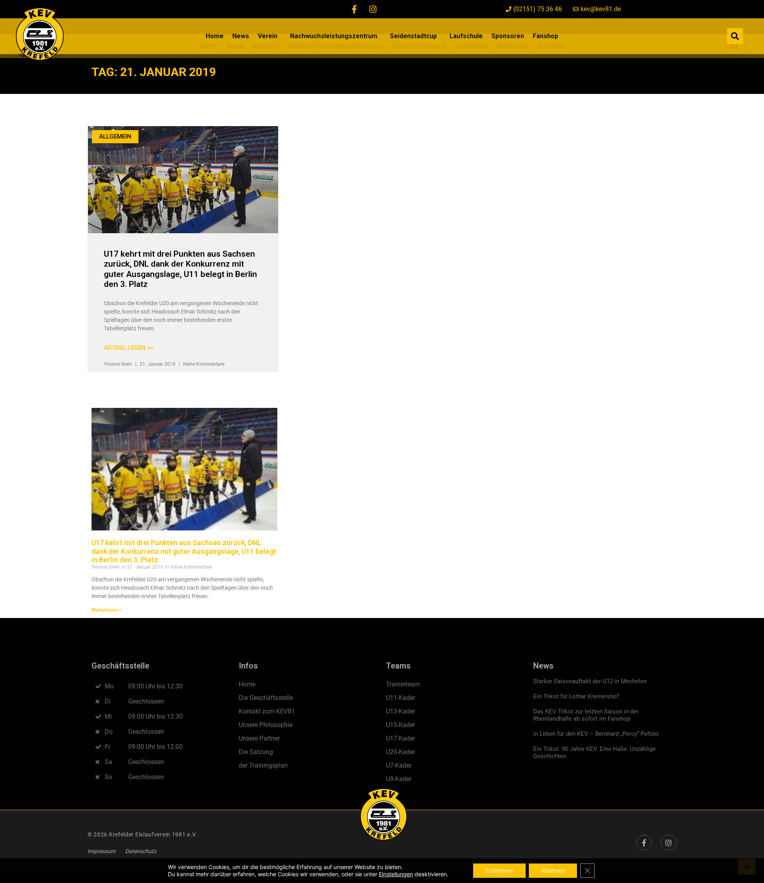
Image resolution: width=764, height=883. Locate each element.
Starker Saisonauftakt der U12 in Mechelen (590, 681)
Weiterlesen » (106, 610)
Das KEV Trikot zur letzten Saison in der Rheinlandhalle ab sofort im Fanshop (586, 715)
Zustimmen (499, 870)
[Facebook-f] (354, 9)
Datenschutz (140, 851)
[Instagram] (373, 9)
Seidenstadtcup (413, 36)
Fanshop (545, 36)
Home (215, 36)
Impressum (101, 851)
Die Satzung (256, 752)
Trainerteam (403, 684)
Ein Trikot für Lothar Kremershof (576, 696)
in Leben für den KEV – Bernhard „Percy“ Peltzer (596, 733)
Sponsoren (507, 36)
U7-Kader (398, 765)
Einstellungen (396, 874)
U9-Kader (398, 779)
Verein (267, 36)
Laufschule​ (466, 36)
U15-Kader (400, 725)
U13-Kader (400, 711)
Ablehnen (553, 870)
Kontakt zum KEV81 (267, 711)
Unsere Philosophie (265, 725)
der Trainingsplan (263, 765)
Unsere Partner (259, 738)
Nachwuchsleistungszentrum (333, 36)
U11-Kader (400, 698)
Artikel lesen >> (129, 347)
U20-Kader (400, 752)
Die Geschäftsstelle (266, 698)
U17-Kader (400, 738)
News (240, 36)
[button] (735, 36)
